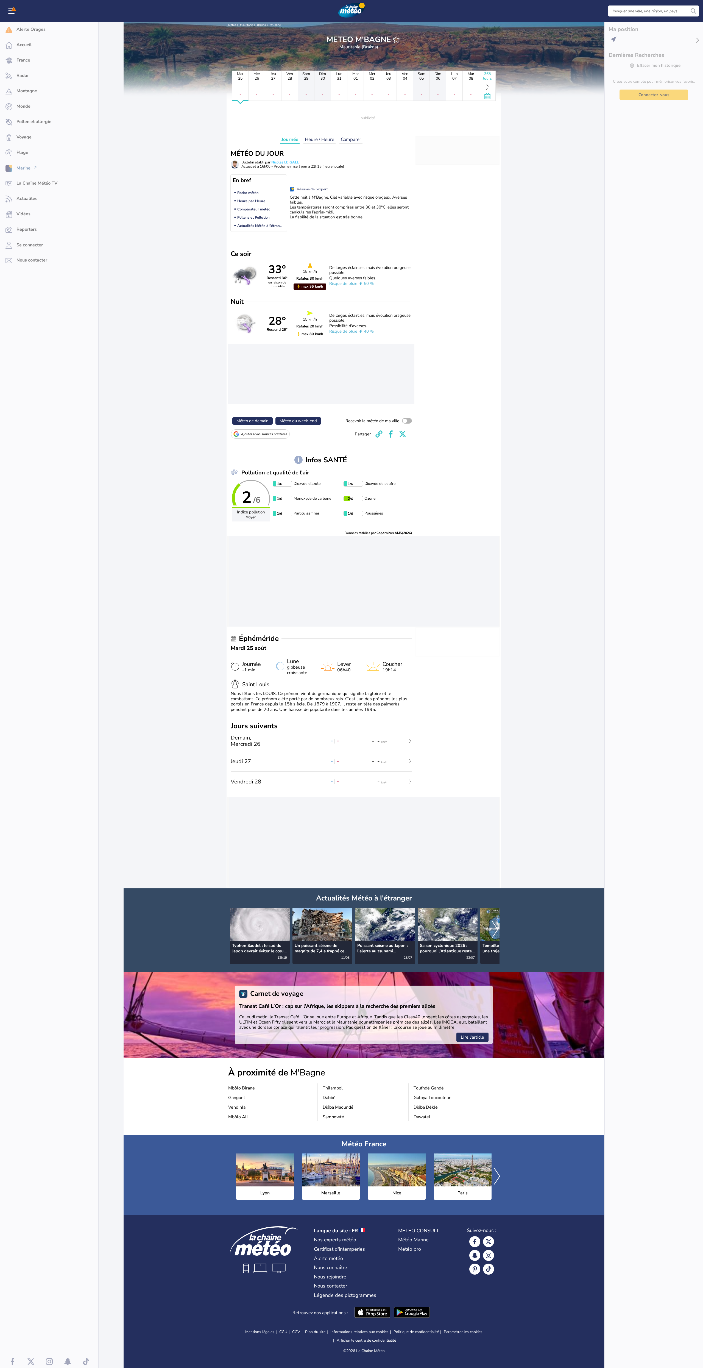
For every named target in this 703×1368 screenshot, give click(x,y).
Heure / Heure (319, 139)
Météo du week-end (298, 421)
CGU (283, 1331)
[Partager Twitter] (402, 434)
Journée (289, 139)
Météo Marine (413, 1239)
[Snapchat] (474, 1255)
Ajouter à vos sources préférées (264, 434)
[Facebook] (474, 1241)
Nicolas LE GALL (285, 162)
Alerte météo (328, 1258)
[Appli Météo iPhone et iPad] (372, 1313)
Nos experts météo (335, 1239)
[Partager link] (379, 434)
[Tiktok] (488, 1269)
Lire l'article (472, 1037)
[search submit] (693, 10)
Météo (232, 25)
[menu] (12, 11)
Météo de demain (252, 421)
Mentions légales (259, 1331)
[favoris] (396, 39)
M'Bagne (275, 25)
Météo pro (409, 1249)
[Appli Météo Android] (412, 1313)
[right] (495, 930)
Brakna (261, 25)
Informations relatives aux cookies (359, 1331)
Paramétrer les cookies (463, 1332)
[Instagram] (488, 1255)
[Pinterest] (474, 1269)
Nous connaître (330, 1267)
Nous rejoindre (330, 1277)
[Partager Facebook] (390, 434)
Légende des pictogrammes (345, 1295)
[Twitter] (488, 1241)
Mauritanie (246, 25)
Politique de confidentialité (416, 1331)
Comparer (351, 139)
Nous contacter (330, 1286)
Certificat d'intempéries (339, 1249)
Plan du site (315, 1331)
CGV (296, 1331)
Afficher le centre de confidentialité (366, 1340)
